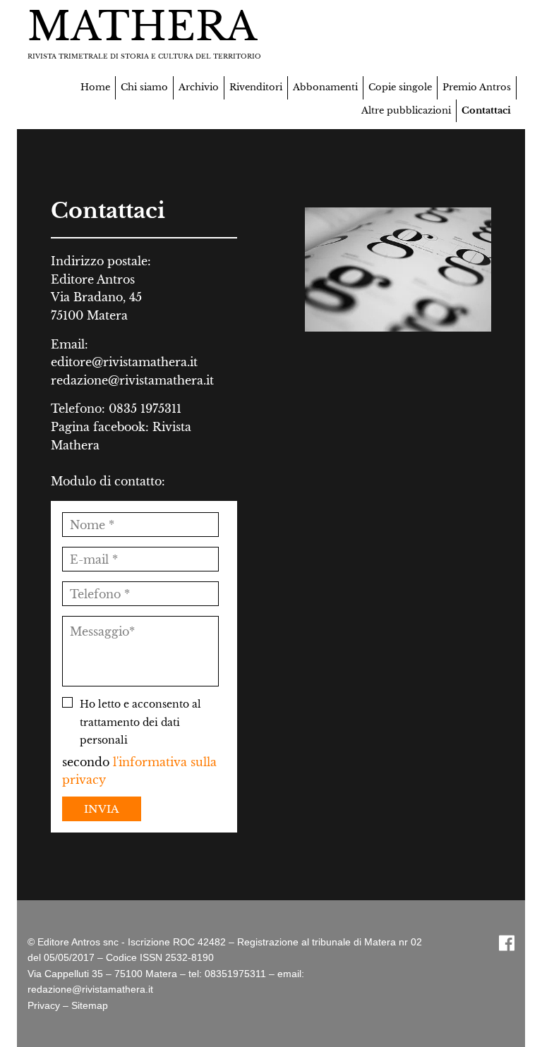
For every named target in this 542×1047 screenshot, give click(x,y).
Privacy (44, 1005)
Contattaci (486, 110)
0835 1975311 (145, 408)
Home (95, 87)
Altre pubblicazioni (406, 110)
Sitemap (89, 1005)
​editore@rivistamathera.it (124, 362)
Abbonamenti (325, 87)
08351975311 (235, 973)
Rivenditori (255, 87)
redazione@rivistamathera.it (132, 380)
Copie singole (400, 87)
